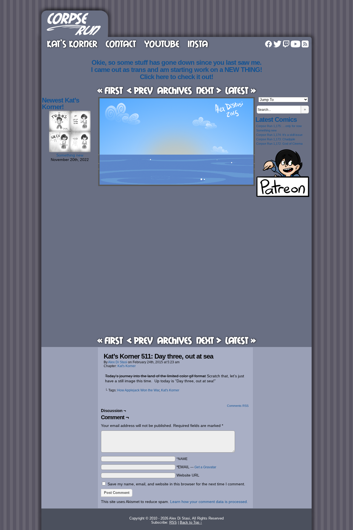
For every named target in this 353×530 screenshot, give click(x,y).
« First (110, 90)
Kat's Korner (126, 366)
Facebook (268, 44)
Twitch (286, 44)
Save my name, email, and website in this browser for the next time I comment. (176, 484)
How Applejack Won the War (138, 390)
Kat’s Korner (72, 43)
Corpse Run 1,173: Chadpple (275, 139)
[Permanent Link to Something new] (69, 151)
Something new (69, 155)
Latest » (240, 90)
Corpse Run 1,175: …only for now (279, 126)
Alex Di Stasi (117, 362)
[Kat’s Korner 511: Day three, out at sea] (176, 184)
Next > (208, 90)
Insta (198, 43)
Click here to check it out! (176, 76)
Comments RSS (237, 405)
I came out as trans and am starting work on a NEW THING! (176, 69)
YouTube (161, 43)
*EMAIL (196, 467)
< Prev (140, 90)
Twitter (277, 44)
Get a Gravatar (205, 467)
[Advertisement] (210, 22)
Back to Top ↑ (191, 522)
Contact (121, 43)
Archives (174, 90)
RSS (305, 44)
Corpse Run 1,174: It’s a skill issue (279, 134)
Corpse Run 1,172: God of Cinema (279, 143)
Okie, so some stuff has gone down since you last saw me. (176, 62)
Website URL (187, 475)
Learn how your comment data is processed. (209, 501)
